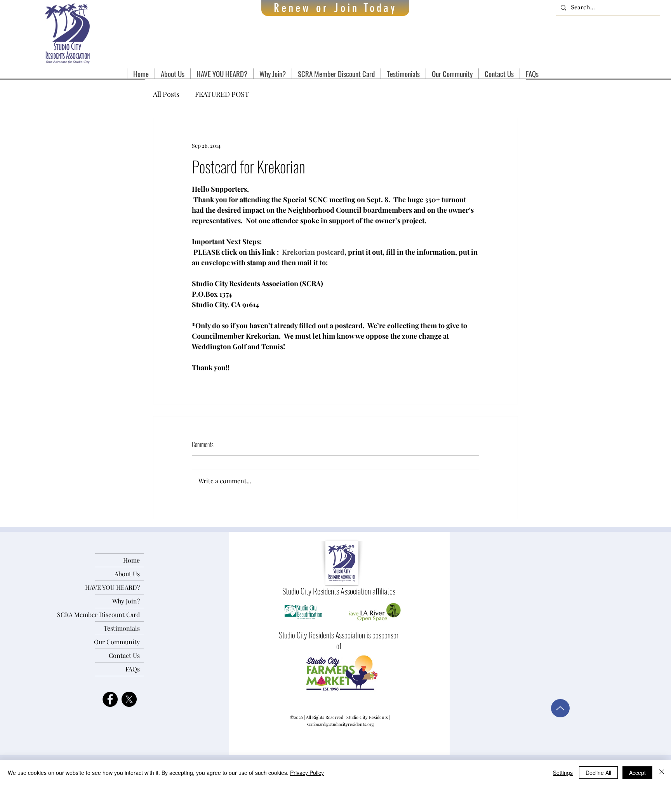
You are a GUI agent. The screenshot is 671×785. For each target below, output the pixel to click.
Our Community (117, 642)
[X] (129, 699)
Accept (637, 772)
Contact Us (124, 655)
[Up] (560, 708)
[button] (172, 73)
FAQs (132, 669)
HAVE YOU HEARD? (117, 587)
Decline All (598, 772)
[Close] (661, 772)
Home (131, 560)
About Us (127, 574)
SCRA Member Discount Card (117, 614)
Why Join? (126, 601)
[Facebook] (110, 699)
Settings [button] (563, 772)
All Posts (166, 94)
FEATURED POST (222, 94)
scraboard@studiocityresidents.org (340, 724)
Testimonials (122, 628)
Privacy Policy (307, 772)
